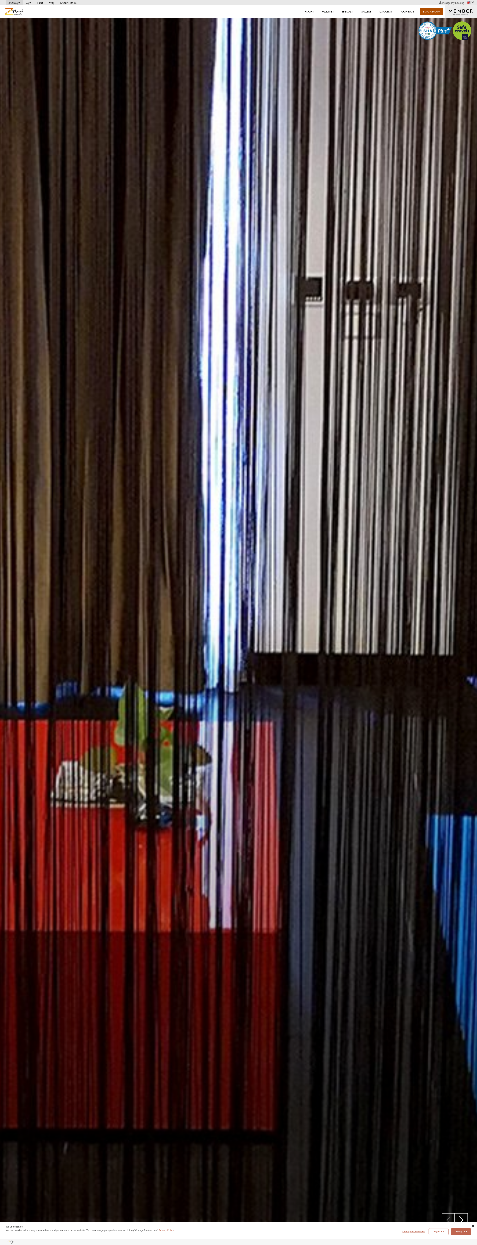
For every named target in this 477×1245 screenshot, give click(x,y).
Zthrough (14, 2)
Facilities (328, 11)
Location (386, 11)
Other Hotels (68, 2)
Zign (28, 2)
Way (51, 2)
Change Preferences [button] (413, 1231)
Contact (407, 11)
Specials (347, 11)
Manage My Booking (453, 2)
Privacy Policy (166, 1230)
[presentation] (448, 1219)
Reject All (439, 1231)
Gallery (366, 11)
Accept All (461, 1231)
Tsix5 (40, 2)
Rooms (309, 11)
